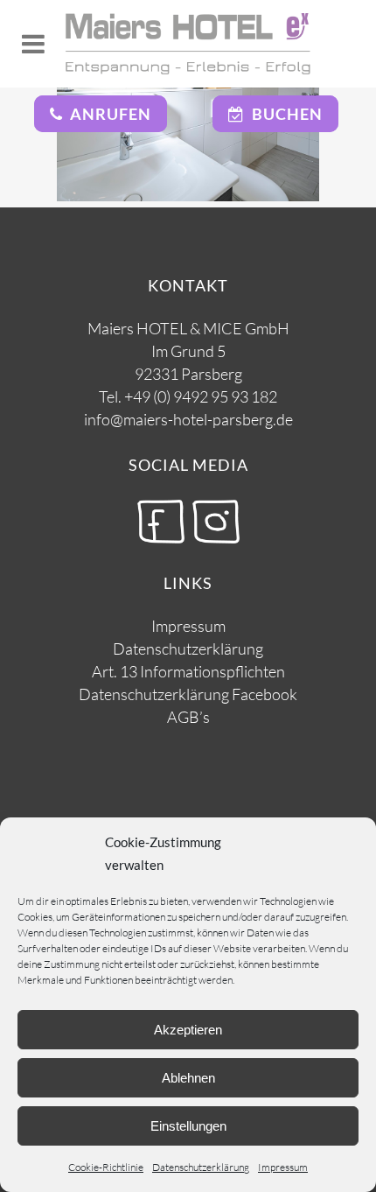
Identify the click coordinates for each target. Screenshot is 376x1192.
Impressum (283, 1167)
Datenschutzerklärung (200, 1167)
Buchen (284, 113)
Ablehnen (188, 1077)
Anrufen (107, 113)
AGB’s (188, 716)
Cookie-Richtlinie (105, 1167)
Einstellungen (188, 1125)
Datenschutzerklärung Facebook (188, 694)
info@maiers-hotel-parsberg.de (188, 419)
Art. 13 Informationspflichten (188, 671)
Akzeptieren (188, 1029)
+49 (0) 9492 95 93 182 (200, 396)
